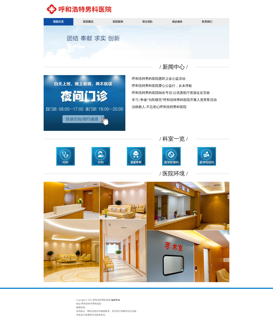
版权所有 (115, 300)
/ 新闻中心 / (174, 67)
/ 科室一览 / (174, 139)
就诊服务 (177, 21)
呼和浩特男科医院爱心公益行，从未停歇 (162, 86)
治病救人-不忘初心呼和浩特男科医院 (159, 107)
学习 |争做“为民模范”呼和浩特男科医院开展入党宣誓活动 (174, 100)
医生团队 (147, 21)
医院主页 (58, 21)
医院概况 (88, 21)
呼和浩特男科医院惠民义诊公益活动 (158, 78)
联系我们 (207, 21)
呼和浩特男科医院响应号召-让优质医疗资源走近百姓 (171, 93)
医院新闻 (118, 21)
